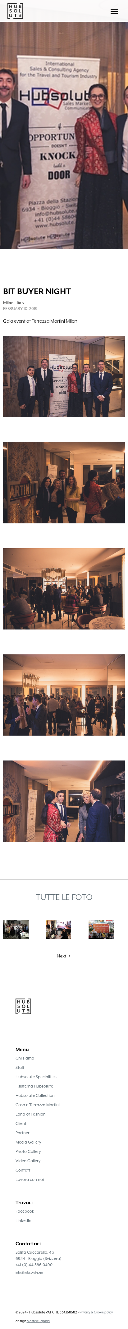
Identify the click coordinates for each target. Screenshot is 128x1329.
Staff (20, 1067)
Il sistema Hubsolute (34, 1086)
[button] (114, 11)
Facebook (25, 1211)
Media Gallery (28, 1142)
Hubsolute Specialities (36, 1076)
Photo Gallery (28, 1151)
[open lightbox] (64, 379)
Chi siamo (25, 1058)
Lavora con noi (30, 1179)
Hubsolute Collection (35, 1095)
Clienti (21, 1123)
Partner (23, 1132)
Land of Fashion (31, 1114)
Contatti (23, 1170)
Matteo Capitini (38, 1321)
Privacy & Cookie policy (96, 1312)
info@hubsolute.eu (29, 1272)
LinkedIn (23, 1220)
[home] (13, 11)
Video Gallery (28, 1160)
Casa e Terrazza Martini (38, 1104)
